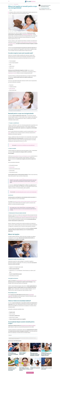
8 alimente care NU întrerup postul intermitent (12, 369)
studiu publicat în (22, 156)
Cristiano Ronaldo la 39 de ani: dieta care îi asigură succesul (46, 354)
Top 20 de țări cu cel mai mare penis (46, 368)
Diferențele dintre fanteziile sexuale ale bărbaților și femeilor (34, 354)
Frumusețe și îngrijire (22, 352)
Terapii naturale (16, 4)
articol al (27, 216)
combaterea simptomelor (27, 34)
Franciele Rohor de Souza (45, 6)
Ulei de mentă (11, 167)
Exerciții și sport (11, 352)
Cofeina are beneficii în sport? (35, 368)
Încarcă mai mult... (30, 372)
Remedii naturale (10, 4)
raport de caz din (25, 201)
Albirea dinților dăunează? (22, 354)
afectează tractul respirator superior (28, 325)
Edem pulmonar (12, 88)
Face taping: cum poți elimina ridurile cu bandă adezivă (24, 369)
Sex (30, 352)
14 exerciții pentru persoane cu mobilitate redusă (13, 354)
